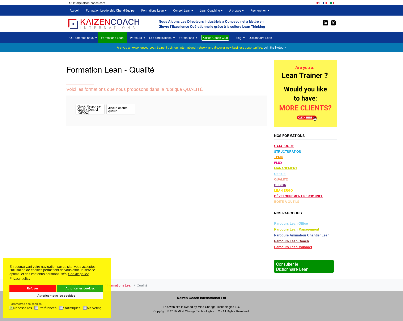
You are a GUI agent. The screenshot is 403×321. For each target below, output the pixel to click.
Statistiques (71, 308)
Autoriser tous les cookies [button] (56, 295)
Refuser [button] (32, 288)
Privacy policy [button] (19, 278)
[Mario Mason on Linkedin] (325, 22)
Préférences (47, 308)
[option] (317, 2)
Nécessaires (22, 308)
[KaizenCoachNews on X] (333, 22)
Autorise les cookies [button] (80, 288)
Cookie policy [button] (78, 274)
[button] (154, 10)
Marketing (94, 308)
